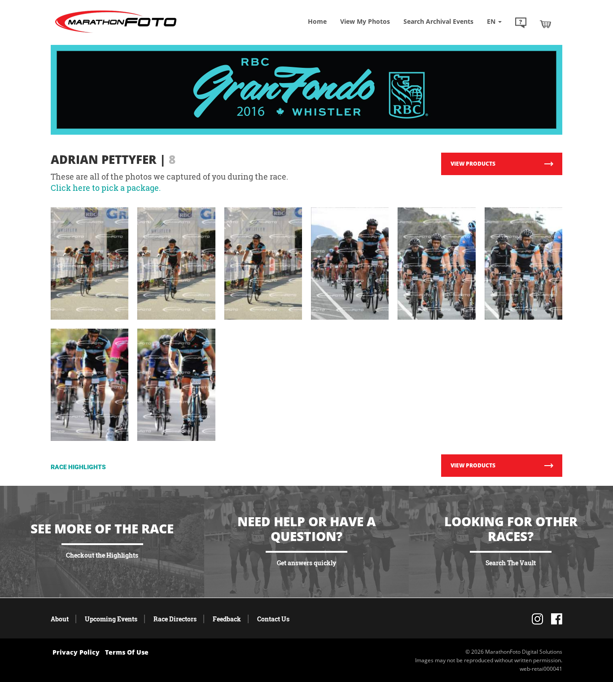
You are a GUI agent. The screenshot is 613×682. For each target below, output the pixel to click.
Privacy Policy (76, 652)
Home (317, 21)
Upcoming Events (111, 619)
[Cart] (545, 24)
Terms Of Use (127, 652)
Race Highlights (78, 467)
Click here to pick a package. (106, 187)
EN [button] (492, 21)
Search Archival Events (438, 21)
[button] (520, 24)
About (60, 619)
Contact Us (273, 619)
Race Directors (175, 619)
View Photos (365, 21)
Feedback (227, 619)
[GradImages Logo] (115, 33)
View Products (473, 163)
